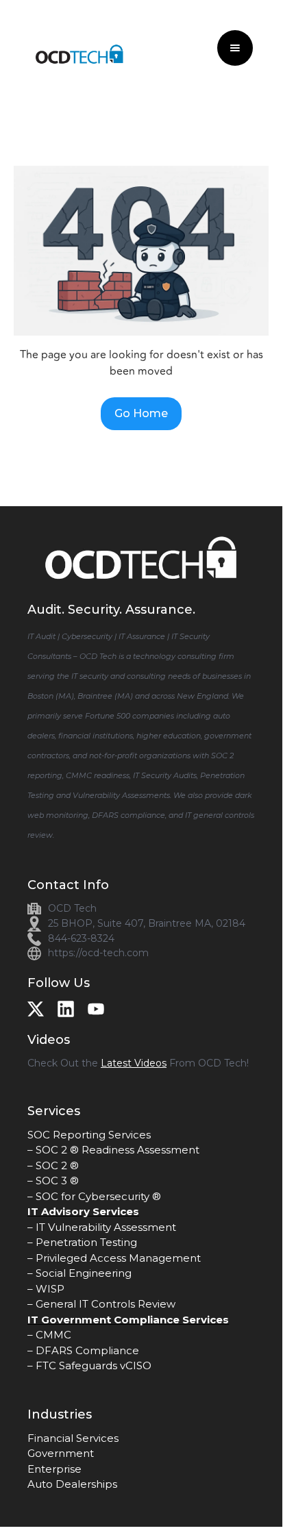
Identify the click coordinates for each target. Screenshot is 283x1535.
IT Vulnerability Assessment (106, 1227)
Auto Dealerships (72, 1483)
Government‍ (60, 1453)
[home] (74, 48)
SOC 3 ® (57, 1180)
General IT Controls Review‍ (105, 1303)
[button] (235, 48)
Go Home (141, 413)
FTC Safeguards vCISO (93, 1365)
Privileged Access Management (118, 1257)
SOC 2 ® (57, 1165)
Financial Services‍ (73, 1438)
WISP (50, 1288)
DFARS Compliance (87, 1350)
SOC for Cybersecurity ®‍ (98, 1196)
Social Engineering (84, 1273)
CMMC (53, 1334)
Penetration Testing (86, 1242)
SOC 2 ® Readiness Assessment (117, 1149)
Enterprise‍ (54, 1468)
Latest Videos (134, 1063)
